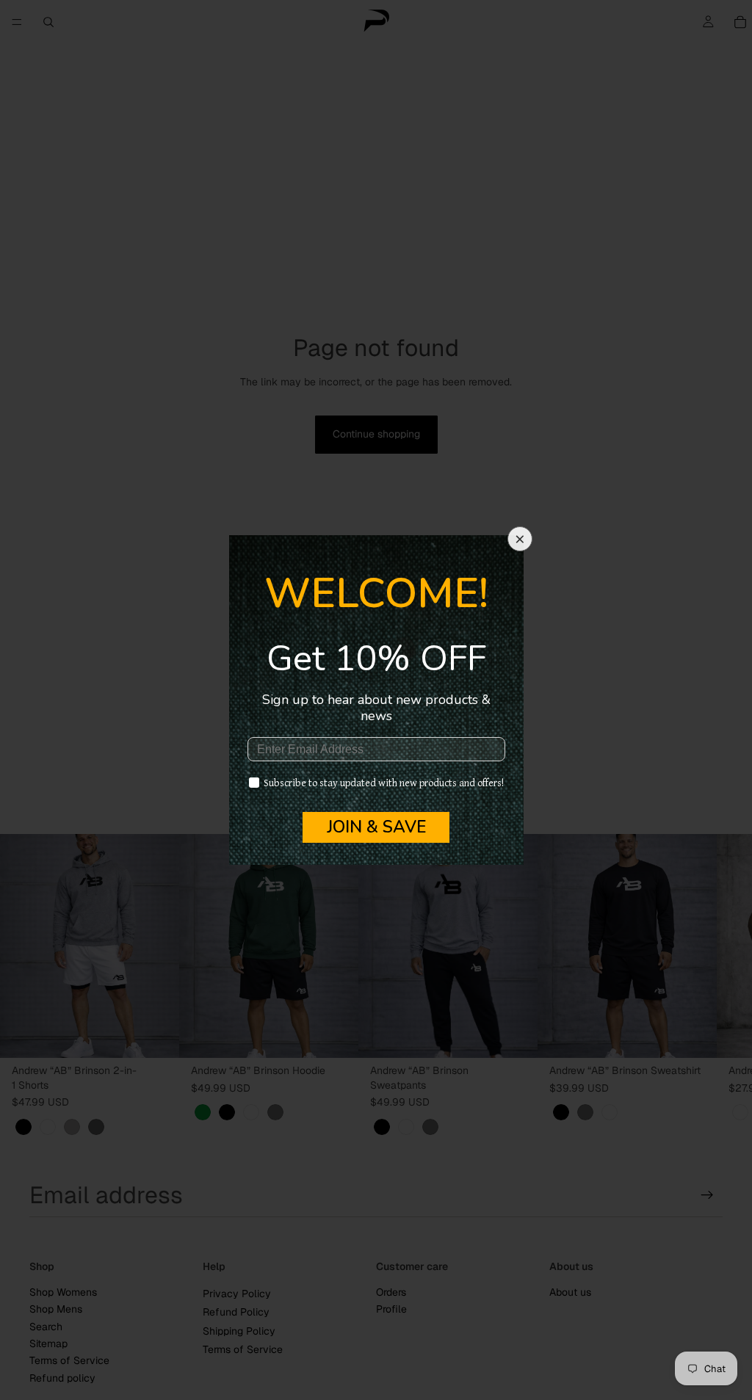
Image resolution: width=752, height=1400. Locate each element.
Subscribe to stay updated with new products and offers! (384, 783)
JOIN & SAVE (376, 827)
